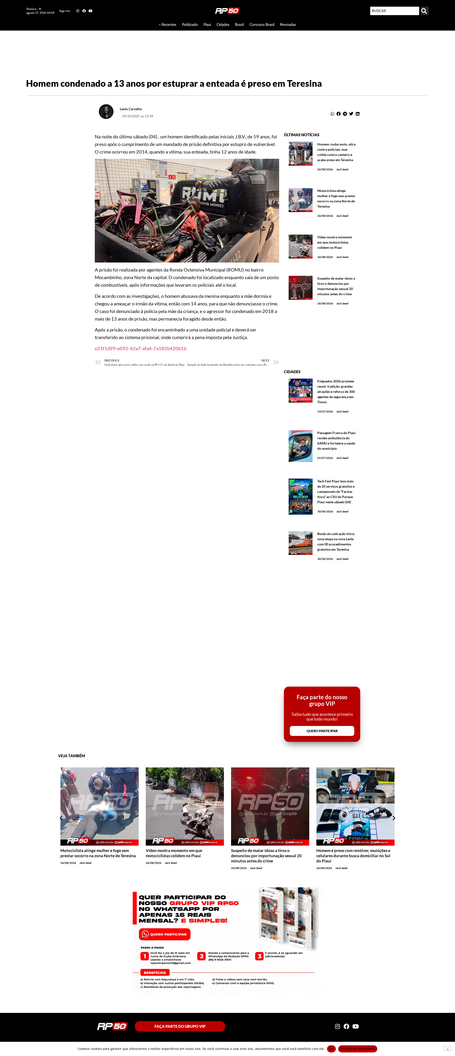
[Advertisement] (115, 46)
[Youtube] (90, 11)
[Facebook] (84, 11)
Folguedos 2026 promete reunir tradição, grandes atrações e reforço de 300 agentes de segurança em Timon (336, 391)
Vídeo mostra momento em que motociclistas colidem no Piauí (334, 242)
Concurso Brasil (262, 24)
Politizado (190, 24)
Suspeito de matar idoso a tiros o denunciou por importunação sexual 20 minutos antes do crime (266, 855)
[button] (332, 114)
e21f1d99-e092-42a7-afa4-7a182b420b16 (141, 348)
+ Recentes (167, 24)
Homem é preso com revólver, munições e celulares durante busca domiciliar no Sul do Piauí (353, 855)
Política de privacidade (358, 1049)
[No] (447, 1049)
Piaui (207, 24)
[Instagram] (77, 11)
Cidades (223, 24)
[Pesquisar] (425, 11)
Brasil (239, 24)
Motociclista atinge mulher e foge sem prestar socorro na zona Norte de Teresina (98, 853)
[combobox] (394, 11)
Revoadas (288, 24)
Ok (331, 1049)
